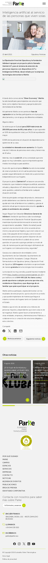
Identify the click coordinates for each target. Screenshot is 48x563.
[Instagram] (19, 543)
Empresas (6, 472)
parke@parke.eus (12, 536)
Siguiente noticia (33, 339)
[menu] (44, 3)
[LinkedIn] (28, 543)
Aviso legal (6, 556)
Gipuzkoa (34, 54)
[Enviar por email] (20, 331)
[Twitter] (24, 543)
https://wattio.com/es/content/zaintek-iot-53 (25, 275)
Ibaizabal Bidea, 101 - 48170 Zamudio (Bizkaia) (22, 518)
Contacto (7, 475)
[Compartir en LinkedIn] (15, 331)
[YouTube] (33, 543)
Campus (5, 462)
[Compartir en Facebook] (3, 331)
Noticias (42, 54)
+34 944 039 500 (12, 527)
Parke (5, 459)
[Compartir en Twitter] (9, 331)
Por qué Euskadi (10, 456)
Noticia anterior (14, 339)
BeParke (7, 383)
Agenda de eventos (11, 481)
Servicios (6, 469)
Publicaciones (9, 484)
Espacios (6, 466)
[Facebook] (14, 543)
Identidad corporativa (13, 491)
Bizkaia (37, 383)
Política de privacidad (9, 559)
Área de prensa (9, 488)
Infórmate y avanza (12, 505)
